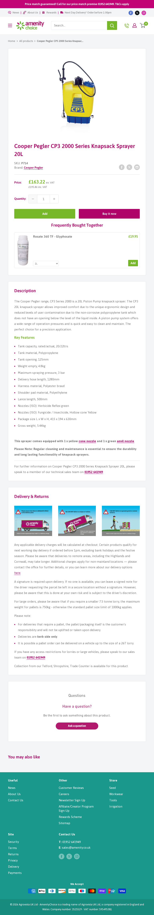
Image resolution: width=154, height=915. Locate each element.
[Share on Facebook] (122, 167)
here (17, 573)
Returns (13, 854)
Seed (112, 787)
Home (11, 41)
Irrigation (115, 806)
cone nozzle (87, 441)
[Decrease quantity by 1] (33, 199)
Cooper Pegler (33, 167)
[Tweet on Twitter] (129, 167)
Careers (64, 794)
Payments (15, 872)
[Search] (112, 25)
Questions (76, 696)
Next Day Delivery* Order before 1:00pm (88, 12)
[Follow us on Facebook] (131, 12)
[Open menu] (10, 25)
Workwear (116, 794)
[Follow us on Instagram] (144, 12)
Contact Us (15, 800)
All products (26, 41)
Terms (12, 848)
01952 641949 (93, 472)
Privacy (13, 860)
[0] (142, 25)
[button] (77, 726)
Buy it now (109, 213)
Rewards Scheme (70, 817)
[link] (23, 250)
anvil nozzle (125, 441)
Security (13, 841)
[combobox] (79, 25)
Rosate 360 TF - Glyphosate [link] (52, 236)
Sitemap (64, 823)
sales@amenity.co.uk (76, 847)
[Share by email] (137, 167)
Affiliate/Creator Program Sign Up (76, 808)
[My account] (135, 25)
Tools (113, 800)
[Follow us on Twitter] (137, 12)
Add (44, 213)
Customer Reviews (71, 787)
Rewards (51, 12)
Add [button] (133, 263)
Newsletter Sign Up (72, 800)
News (16, 12)
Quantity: (20, 198)
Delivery (13, 866)
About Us (32, 12)
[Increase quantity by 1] (54, 199)
